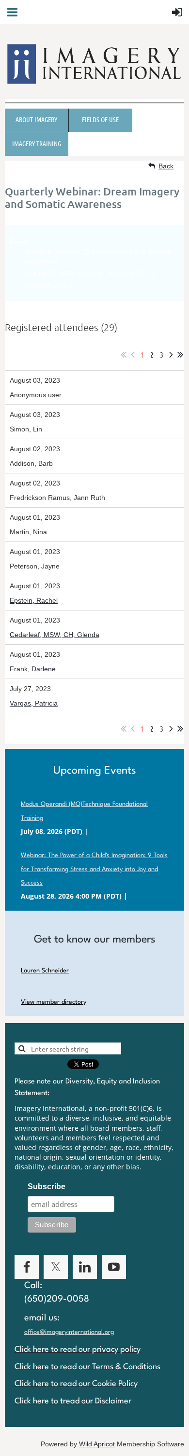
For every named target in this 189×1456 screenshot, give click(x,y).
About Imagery (36, 119)
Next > (171, 355)
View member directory (53, 1002)
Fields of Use (100, 119)
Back (165, 166)
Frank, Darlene (33, 669)
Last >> (180, 355)
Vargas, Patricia (34, 703)
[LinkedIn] (85, 1267)
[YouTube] (114, 1267)
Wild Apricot (97, 1444)
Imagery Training (36, 143)
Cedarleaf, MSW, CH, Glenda (54, 634)
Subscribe (46, 1186)
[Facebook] (27, 1267)
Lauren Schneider (45, 971)
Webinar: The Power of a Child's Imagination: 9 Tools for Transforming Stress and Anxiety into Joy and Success (94, 869)
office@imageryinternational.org (69, 1332)
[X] (56, 1267)
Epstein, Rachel (34, 600)
